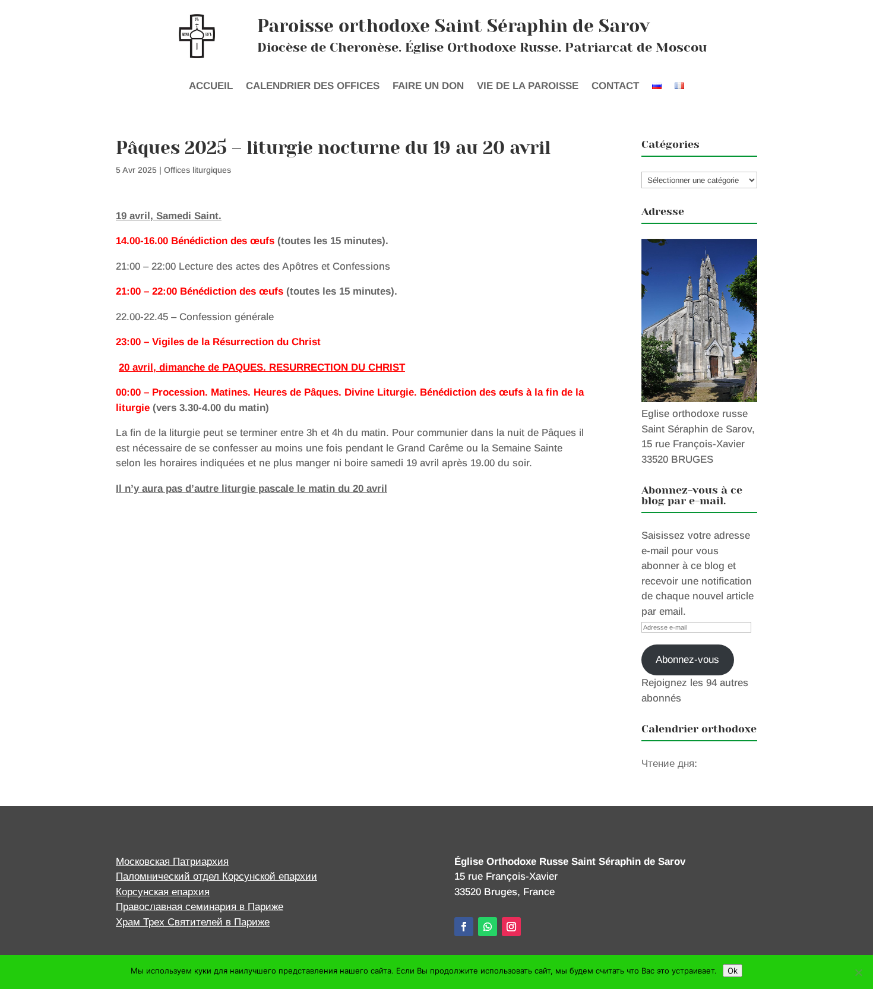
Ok (733, 970)
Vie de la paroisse (527, 86)
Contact (615, 86)
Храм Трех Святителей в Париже (193, 922)
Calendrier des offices (312, 86)
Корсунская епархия (163, 892)
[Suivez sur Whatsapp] (487, 926)
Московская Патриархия (172, 861)
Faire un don (428, 86)
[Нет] (858, 972)
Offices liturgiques (197, 170)
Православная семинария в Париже (199, 906)
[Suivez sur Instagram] (511, 926)
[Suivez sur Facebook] (463, 926)
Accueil (211, 86)
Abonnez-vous (687, 659)
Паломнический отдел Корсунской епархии (216, 876)
